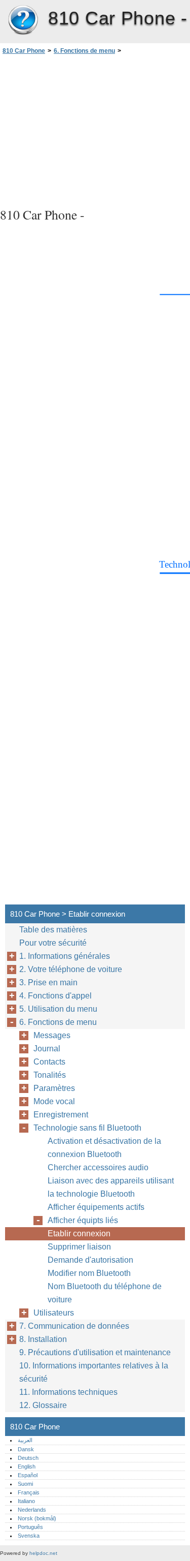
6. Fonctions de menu (84, 50)
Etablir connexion (79, 1233)
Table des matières (53, 929)
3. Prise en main (48, 982)
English (26, 1466)
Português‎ (30, 1527)
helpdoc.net (43, 1553)
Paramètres (54, 1088)
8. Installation (43, 1339)
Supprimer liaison (79, 1246)
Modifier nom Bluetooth (89, 1273)
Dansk (26, 1449)
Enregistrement (60, 1114)
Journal (46, 1048)
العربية (25, 1440)
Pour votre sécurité (53, 943)
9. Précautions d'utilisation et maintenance (95, 1352)
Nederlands (32, 1510)
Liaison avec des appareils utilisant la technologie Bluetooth (111, 1187)
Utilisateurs (53, 1312)
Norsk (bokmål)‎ (37, 1518)
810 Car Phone (23, 20)
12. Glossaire (43, 1405)
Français (29, 1492)
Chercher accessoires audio (98, 1167)
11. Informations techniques (68, 1392)
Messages (51, 1035)
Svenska (29, 1536)
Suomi (25, 1484)
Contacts (49, 1061)
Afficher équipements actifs (96, 1207)
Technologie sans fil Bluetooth (87, 1127)
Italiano (26, 1501)
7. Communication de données (74, 1326)
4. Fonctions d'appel (55, 995)
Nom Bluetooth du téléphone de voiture (105, 1293)
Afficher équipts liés (83, 1220)
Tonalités (49, 1075)
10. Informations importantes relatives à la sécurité (93, 1372)
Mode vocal (54, 1101)
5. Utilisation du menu (58, 1009)
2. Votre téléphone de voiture (70, 969)
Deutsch (28, 1458)
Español (27, 1475)
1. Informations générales (64, 956)
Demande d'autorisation (90, 1260)
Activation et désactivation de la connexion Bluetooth (104, 1148)
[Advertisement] (95, 129)
